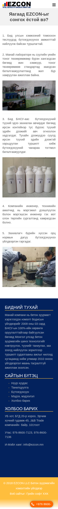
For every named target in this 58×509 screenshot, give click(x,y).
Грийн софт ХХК (37, 495)
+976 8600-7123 (43, 504)
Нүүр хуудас (19, 384)
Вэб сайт (16, 495)
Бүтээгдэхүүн (20, 393)
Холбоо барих (20, 402)
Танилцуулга (20, 389)
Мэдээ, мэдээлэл (22, 398)
